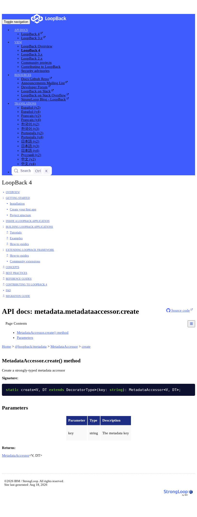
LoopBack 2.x (32, 58)
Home (6, 346)
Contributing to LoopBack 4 (26, 284)
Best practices (16, 272)
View (18, 42)
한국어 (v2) (30, 124)
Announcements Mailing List (43, 83)
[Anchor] (71, 332)
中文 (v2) (28, 159)
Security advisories (35, 71)
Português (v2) (32, 133)
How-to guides (19, 244)
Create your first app (23, 209)
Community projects (36, 62)
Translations (25, 103)
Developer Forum (34, 87)
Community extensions (25, 261)
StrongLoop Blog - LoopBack (43, 99)
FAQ (8, 290)
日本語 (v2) (30, 141)
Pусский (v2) (31, 155)
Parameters (25, 338)
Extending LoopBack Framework (30, 249)
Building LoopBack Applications (29, 226)
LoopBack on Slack (36, 91)
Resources (22, 75)
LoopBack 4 (30, 34)
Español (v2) (30, 107)
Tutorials (16, 232)
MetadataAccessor (64, 346)
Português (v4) (32, 137)
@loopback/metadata (31, 346)
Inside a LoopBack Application (27, 221)
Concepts (12, 267)
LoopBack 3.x (32, 38)
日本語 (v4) (30, 150)
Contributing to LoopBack (41, 67)
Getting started (18, 197)
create (86, 346)
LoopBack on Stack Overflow (43, 95)
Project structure (20, 215)
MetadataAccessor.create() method (42, 332)
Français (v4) (31, 120)
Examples (16, 238)
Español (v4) (30, 111)
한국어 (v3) (30, 129)
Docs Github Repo (35, 79)
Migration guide (18, 296)
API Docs (21, 30)
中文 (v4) (28, 164)
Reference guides (18, 278)
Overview (13, 192)
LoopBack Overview (36, 46)
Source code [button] (180, 310)
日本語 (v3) (30, 146)
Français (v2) (31, 116)
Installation (17, 203)
